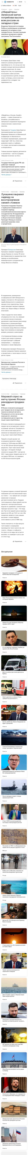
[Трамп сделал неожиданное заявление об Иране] (14, 964)
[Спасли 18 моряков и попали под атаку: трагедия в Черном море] (14, 741)
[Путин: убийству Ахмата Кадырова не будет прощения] (14, 716)
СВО (15, 5)
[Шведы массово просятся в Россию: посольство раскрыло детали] (14, 1113)
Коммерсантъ (14, 394)
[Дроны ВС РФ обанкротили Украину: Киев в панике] (14, 915)
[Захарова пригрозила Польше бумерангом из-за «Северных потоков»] (14, 1138)
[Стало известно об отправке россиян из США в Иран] (14, 939)
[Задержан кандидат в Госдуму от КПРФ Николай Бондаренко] (14, 567)
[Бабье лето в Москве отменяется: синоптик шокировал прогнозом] (14, 865)
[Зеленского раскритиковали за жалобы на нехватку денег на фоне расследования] (14, 1014)
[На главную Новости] (10, 2)
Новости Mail (14, 191)
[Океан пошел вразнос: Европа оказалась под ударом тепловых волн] (14, 890)
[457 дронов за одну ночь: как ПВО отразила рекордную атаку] (14, 1039)
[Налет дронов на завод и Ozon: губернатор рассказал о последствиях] (14, 691)
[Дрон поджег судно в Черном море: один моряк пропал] (14, 989)
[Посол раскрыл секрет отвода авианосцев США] (14, 791)
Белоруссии (12, 249)
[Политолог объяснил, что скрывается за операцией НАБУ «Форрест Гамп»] (14, 1088)
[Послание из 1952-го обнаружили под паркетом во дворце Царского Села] (14, 840)
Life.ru (10, 9)
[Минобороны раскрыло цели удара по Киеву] (14, 1064)
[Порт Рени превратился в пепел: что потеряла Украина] (14, 592)
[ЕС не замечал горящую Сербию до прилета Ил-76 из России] (14, 642)
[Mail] (5, 2)
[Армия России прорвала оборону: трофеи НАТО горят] (14, 617)
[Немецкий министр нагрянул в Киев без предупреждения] (14, 766)
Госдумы (13, 130)
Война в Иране (7, 5)
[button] (14, 47)
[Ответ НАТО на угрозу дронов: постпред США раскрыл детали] (14, 815)
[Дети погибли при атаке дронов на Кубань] (14, 667)
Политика (16, 9)
